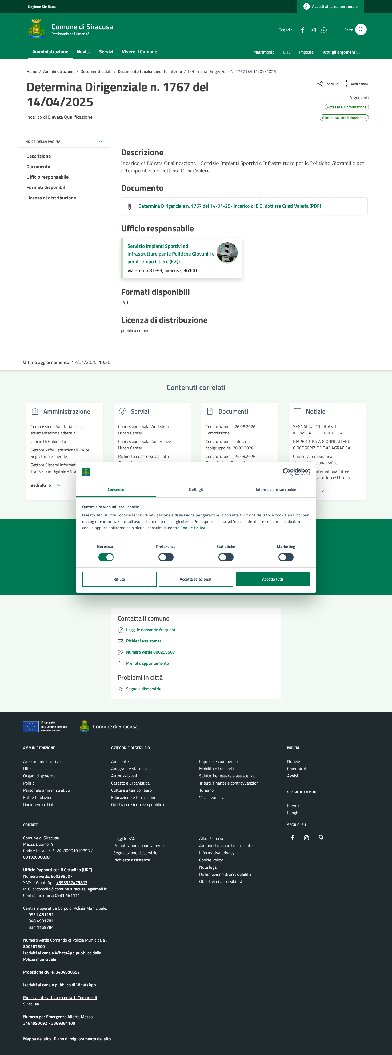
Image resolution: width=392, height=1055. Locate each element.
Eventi (293, 805)
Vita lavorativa (212, 797)
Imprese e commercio (218, 761)
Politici (29, 783)
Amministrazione (50, 51)
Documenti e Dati (39, 804)
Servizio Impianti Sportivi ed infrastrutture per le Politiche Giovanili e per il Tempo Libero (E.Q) (171, 253)
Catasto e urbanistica (130, 783)
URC (287, 52)
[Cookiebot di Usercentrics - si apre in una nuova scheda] (286, 472)
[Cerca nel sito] (361, 29)
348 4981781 (41, 921)
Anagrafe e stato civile (131, 768)
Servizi (106, 51)
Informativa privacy (216, 852)
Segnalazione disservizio (135, 852)
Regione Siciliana (42, 6)
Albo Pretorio (211, 838)
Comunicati (297, 768)
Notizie (293, 761)
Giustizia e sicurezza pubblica (137, 804)
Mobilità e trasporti (216, 768)
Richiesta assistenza (131, 860)
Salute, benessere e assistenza (227, 776)
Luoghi (293, 813)
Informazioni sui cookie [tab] (276, 489)
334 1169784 (41, 927)
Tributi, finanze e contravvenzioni (229, 783)
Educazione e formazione (133, 797)
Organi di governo (39, 776)
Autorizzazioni (124, 776)
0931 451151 (41, 914)
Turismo (206, 790)
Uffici (28, 768)
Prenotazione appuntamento (139, 845)
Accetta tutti (272, 579)
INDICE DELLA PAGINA (42, 141)
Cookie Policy (193, 528)
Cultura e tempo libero (131, 790)
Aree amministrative (42, 761)
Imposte (306, 52)
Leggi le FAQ (124, 838)
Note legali (209, 867)
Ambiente (120, 761)
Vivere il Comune (139, 51)
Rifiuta (119, 579)
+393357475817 (71, 882)
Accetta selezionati (196, 579)
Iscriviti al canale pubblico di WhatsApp (59, 985)
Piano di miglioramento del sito (82, 1039)
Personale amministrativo (46, 790)
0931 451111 (67, 895)
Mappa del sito (37, 1039)
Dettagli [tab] (196, 489)
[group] (64, 454)
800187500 (34, 946)
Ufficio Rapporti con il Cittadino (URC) (57, 870)
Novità (84, 51)
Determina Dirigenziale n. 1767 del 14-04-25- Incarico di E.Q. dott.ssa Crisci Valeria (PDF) (229, 206)
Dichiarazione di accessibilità (225, 874)
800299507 (62, 876)
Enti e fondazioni (38, 797)
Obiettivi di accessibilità (220, 881)
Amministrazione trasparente (226, 845)
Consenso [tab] (116, 489)
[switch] (166, 557)
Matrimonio (263, 52)
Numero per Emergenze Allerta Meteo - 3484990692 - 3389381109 (59, 1019)
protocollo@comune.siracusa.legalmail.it (69, 889)
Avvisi (292, 776)
